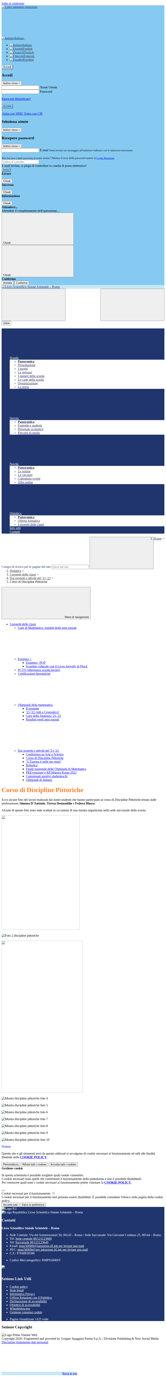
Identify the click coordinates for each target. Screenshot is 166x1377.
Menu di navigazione (76, 617)
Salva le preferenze (33, 1204)
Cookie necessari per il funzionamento (26, 1193)
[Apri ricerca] (132, 305)
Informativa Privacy (22, 1294)
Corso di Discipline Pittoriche (45, 758)
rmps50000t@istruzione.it (51, 1246)
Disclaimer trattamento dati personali (25, 1342)
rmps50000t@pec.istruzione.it (52, 1249)
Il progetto (32, 708)
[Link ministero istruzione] (19, 7)
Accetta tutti (63, 1164)
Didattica (15, 571)
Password (46, 91)
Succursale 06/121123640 (31, 1242)
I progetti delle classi (23, 574)
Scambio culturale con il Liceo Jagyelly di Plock (56, 666)
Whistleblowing (20, 1308)
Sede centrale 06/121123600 (33, 1238)
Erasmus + (25, 659)
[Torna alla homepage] (83, 287)
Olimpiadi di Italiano (39, 780)
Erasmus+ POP (36, 662)
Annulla (7, 282)
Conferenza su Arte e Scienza (45, 754)
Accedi (7, 67)
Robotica (31, 765)
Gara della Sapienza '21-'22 (43, 715)
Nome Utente (48, 87)
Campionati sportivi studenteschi (46, 776)
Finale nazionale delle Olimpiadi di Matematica (56, 769)
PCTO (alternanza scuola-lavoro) (39, 670)
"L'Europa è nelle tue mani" (44, 761)
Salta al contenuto (13, 3)
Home (158, 538)
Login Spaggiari (105, 158)
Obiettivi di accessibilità (25, 1305)
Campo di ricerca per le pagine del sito (26, 566)
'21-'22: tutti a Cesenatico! (42, 712)
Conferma (21, 282)
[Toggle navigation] (34, 305)
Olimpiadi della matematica (35, 705)
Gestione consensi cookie (26, 1312)
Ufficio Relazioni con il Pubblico (31, 1297)
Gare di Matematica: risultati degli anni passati (47, 628)
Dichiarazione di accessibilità (28, 1301)
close (6, 323)
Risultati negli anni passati (42, 719)
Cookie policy (19, 1286)
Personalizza (10, 1164)
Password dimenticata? (16, 99)
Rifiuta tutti (34, 1164)
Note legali (17, 1290)
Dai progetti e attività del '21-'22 (30, 578)
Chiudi (7, 180)
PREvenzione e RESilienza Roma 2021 (51, 772)
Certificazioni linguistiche (34, 673)
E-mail (44, 150)
